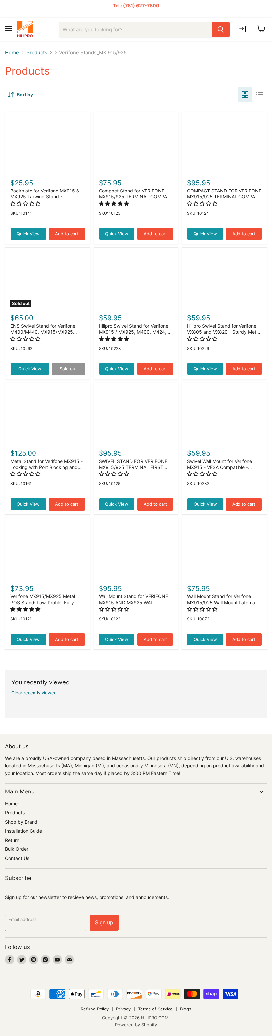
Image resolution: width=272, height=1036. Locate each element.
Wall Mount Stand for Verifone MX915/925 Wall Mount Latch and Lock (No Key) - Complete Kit (224, 602)
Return (12, 840)
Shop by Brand (21, 822)
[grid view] (245, 94)
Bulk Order (16, 849)
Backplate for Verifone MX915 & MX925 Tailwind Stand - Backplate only (44, 197)
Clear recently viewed (34, 692)
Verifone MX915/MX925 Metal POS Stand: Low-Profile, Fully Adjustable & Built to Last (42, 602)
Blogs (185, 1008)
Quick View (28, 233)
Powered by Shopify (136, 1024)
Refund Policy (95, 1008)
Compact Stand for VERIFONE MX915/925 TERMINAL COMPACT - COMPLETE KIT (136, 197)
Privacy (123, 1008)
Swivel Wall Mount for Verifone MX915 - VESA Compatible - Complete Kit (219, 467)
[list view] (259, 94)
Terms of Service (155, 1008)
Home (12, 52)
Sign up (104, 922)
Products (36, 52)
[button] (26, 203)
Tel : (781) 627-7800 (136, 5)
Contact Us (17, 858)
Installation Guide (23, 831)
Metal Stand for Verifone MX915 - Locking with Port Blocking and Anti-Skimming (46, 467)
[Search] (221, 29)
